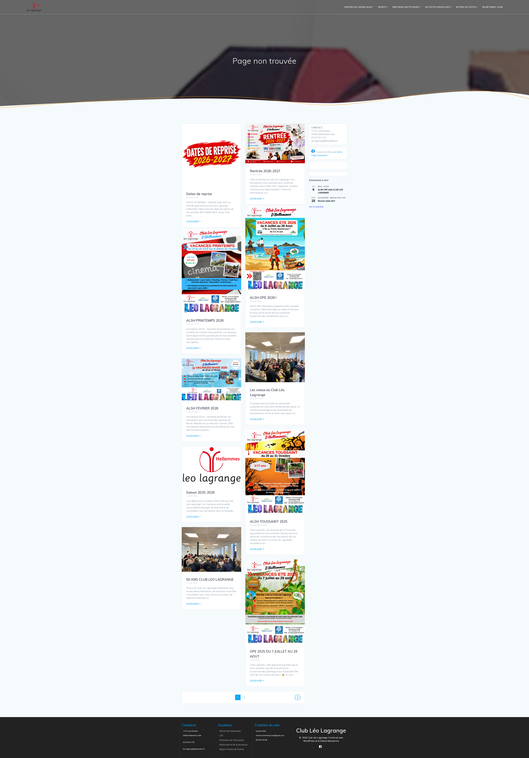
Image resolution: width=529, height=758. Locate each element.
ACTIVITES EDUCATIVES (437, 7)
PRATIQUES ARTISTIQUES (405, 7)
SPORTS (382, 7)
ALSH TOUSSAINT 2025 (268, 521)
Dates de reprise (199, 194)
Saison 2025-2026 (200, 492)
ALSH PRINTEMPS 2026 (205, 320)
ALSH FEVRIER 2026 (202, 408)
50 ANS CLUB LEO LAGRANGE (210, 579)
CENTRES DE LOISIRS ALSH (358, 7)
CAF (221, 735)
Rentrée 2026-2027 (265, 171)
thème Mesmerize (329, 740)
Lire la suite (192, 221)
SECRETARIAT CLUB (492, 7)
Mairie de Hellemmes (230, 731)
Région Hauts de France (231, 749)
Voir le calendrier (316, 206)
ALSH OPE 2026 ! (263, 298)
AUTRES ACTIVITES (466, 7)
